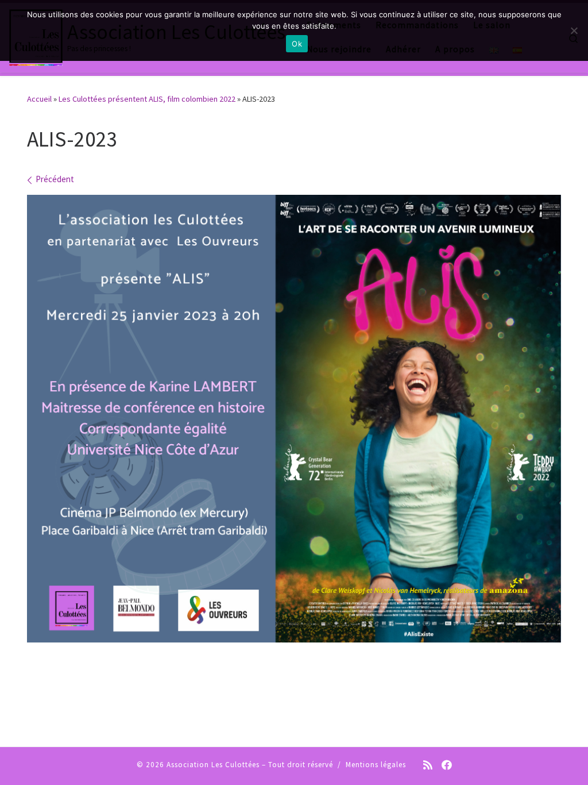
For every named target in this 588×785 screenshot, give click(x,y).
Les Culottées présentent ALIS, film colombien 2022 (147, 99)
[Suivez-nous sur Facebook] (447, 766)
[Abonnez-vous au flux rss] (427, 766)
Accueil (39, 99)
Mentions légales (376, 764)
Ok (297, 43)
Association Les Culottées (213, 764)
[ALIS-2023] (294, 419)
